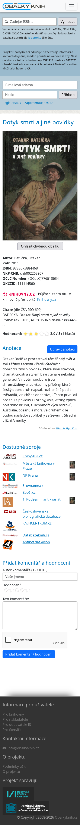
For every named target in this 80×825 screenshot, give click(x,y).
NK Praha (30, 475)
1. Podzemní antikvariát (42, 499)
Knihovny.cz (46, 299)
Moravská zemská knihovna (18, 794)
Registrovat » (12, 103)
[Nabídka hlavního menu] (71, 6)
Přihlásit (68, 94)
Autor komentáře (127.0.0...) (25, 570)
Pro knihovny (13, 714)
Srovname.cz (33, 485)
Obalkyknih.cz (66, 817)
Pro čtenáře (12, 729)
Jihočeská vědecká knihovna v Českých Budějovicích (26, 808)
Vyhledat (68, 21)
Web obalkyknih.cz (66, 428)
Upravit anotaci (62, 349)
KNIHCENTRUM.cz (37, 523)
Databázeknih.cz (36, 535)
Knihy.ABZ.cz (33, 456)
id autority (34, 38)
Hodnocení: (12, 585)
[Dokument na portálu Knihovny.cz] (19, 294)
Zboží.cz (29, 492)
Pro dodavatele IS (17, 724)
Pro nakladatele (15, 719)
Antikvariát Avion (36, 542)
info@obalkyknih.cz (23, 748)
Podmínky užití (14, 766)
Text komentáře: (16, 599)
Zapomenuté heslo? (38, 103)
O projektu (11, 771)
